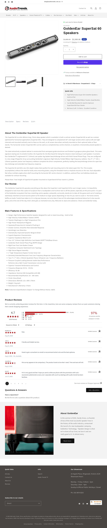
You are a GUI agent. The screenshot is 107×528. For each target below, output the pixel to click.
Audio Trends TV (43, 477)
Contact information (49, 524)
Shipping (74, 42)
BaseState (30, 524)
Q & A (33, 121)
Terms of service (69, 524)
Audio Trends (16, 516)
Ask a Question (94, 390)
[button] (91, 8)
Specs (18, 121)
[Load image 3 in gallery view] (32, 82)
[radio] (53, 312)
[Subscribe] (39, 503)
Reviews (26, 121)
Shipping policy (79, 524)
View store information (72, 75)
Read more (67, 441)
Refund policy (59, 524)
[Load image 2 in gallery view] (21, 82)
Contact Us (8, 477)
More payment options (82, 67)
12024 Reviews (15, 319)
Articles (7, 474)
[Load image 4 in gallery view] (42, 82)
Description (9, 121)
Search (40, 474)
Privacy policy (38, 524)
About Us (8, 481)
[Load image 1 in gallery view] (10, 82)
